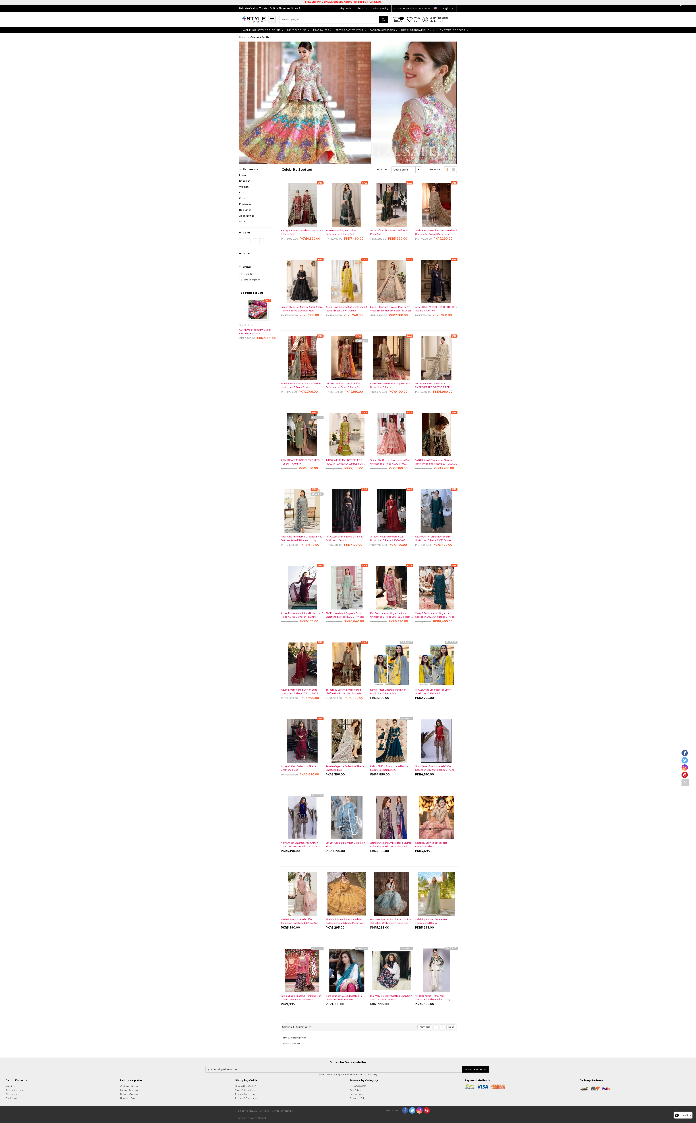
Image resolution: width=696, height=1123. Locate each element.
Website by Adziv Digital (251, 1117)
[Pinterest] (427, 1110)
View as (434, 169)
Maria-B (247, 273)
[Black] (255, 240)
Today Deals (344, 8)
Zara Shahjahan (251, 279)
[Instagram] (419, 1110)
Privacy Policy (381, 8)
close (681, 5)
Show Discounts (475, 1069)
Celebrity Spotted (260, 37)
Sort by (382, 169)
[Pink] (248, 240)
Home (242, 37)
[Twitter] (412, 1110)
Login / (439, 19)
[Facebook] (405, 1110)
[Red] (241, 240)
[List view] (453, 169)
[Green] (261, 240)
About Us (362, 8)
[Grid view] (447, 169)
